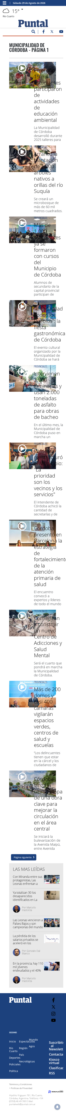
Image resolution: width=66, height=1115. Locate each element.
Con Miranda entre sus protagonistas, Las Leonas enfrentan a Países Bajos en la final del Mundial (27, 884)
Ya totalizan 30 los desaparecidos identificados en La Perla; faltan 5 (25, 898)
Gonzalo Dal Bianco (31, 952)
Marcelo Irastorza (29, 909)
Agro (32, 1046)
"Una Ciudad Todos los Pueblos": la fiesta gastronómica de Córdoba (49, 324)
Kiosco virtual (54, 1061)
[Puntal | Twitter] (52, 32)
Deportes (14, 1057)
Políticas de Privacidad (21, 1088)
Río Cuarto (13, 1049)
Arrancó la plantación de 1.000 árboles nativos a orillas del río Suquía (48, 172)
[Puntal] (20, 1003)
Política (13, 1071)
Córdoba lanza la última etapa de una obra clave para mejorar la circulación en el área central (48, 803)
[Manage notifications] (57, 1107)
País (21, 1054)
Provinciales (40, 63)
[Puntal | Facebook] (43, 32)
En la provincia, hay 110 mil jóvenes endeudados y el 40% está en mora (28, 968)
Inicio (12, 1041)
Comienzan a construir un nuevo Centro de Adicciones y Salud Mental (48, 637)
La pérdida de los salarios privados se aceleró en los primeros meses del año (26, 943)
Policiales (15, 1064)
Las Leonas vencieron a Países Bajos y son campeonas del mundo (28, 923)
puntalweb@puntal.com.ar (22, 1104)
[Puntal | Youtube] (61, 32)
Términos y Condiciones (20, 1084)
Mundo (33, 1039)
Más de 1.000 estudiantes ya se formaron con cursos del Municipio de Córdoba (47, 249)
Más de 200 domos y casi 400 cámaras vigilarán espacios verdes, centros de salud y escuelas (47, 717)
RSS (52, 1073)
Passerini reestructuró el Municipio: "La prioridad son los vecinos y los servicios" (48, 472)
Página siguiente (23, 857)
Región (23, 1048)
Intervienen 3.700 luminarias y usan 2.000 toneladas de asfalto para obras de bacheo (48, 395)
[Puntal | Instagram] (53, 1013)
